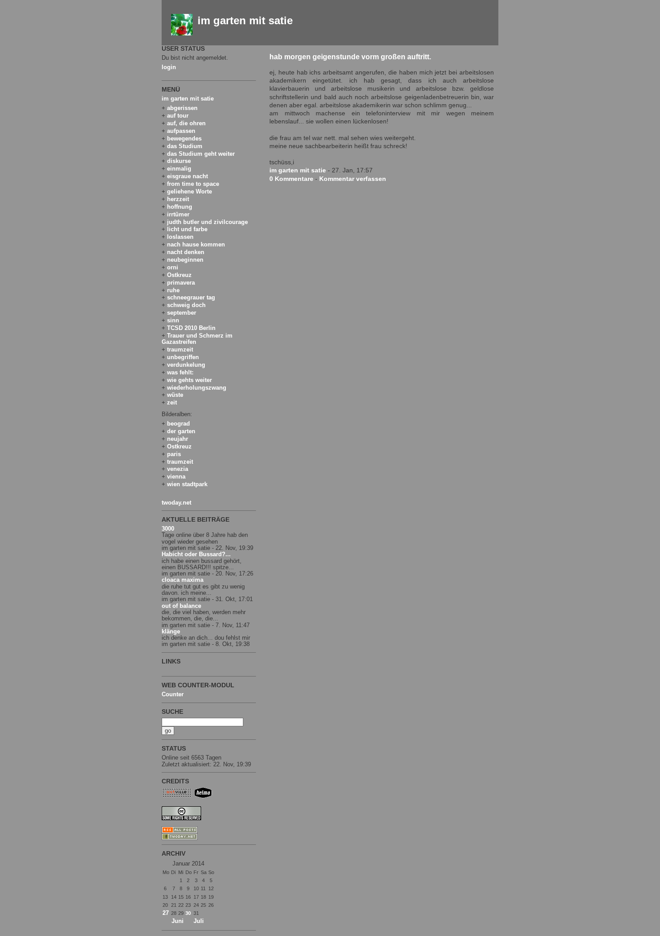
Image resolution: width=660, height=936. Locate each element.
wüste (175, 394)
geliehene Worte (189, 191)
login (169, 67)
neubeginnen (185, 259)
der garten (181, 431)
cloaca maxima (182, 579)
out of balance (181, 605)
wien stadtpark (187, 484)
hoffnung (179, 206)
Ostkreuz (179, 275)
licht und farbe (187, 229)
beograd (178, 423)
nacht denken (185, 252)
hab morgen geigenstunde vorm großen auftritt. (350, 57)
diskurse (179, 161)
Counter (173, 694)
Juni (178, 921)
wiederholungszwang (196, 387)
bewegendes (184, 138)
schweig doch (186, 305)
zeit (172, 402)
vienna (176, 476)
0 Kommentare (291, 178)
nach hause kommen (196, 244)
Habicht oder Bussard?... (196, 554)
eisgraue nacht (187, 176)
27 (166, 913)
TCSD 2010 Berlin (191, 328)
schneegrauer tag (191, 297)
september (181, 312)
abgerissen (182, 108)
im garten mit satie (245, 20)
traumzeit (180, 349)
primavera (181, 282)
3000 (168, 528)
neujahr (177, 438)
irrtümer (178, 214)
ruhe (173, 290)
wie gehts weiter (189, 380)
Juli (199, 921)
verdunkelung (186, 364)
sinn (173, 320)
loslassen (180, 236)
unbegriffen (183, 357)
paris (174, 454)
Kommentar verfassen (352, 178)
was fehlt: (180, 372)
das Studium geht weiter (201, 153)
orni (172, 267)
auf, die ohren (186, 123)
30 (188, 913)
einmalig (179, 168)
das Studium (184, 146)
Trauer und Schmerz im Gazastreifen (197, 338)
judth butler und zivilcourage (207, 222)
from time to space (193, 183)
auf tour (178, 115)
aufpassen (181, 130)
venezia (177, 469)
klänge (171, 631)
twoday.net (176, 502)
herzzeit (178, 199)
